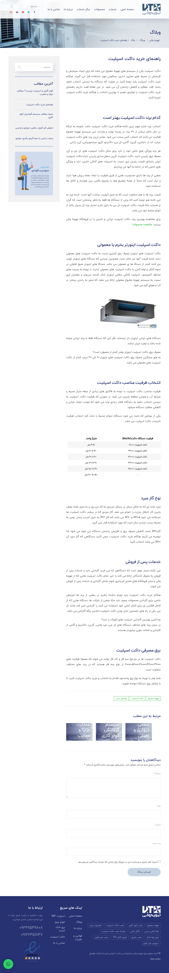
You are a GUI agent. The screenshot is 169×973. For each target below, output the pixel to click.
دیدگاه (157, 773)
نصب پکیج (136, 937)
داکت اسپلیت (137, 698)
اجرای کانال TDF (120, 937)
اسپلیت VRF (58, 916)
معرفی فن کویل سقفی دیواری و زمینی (139, 724)
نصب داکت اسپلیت (115, 925)
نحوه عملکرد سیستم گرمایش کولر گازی (110, 724)
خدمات (113, 9)
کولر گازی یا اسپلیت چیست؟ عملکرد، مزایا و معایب (80, 721)
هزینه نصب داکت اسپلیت (113, 931)
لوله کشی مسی (151, 931)
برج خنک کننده (60, 928)
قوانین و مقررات (77, 937)
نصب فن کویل (101, 937)
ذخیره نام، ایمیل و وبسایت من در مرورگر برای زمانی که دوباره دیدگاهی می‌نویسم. (118, 862)
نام (159, 806)
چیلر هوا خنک (152, 937)
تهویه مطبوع (153, 698)
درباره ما (68, 9)
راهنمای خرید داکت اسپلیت (39, 104)
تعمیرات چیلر (95, 925)
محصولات (99, 9)
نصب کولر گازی (135, 925)
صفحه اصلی (127, 9)
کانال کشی (135, 931)
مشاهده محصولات (142, 224)
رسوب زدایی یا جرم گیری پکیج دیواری (34, 138)
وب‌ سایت (156, 843)
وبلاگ (79, 922)
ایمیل (157, 824)
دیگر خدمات (83, 9)
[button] (8, 964)
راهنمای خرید (121, 698)
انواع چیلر (60, 922)
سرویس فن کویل (151, 943)
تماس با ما (54, 9)
